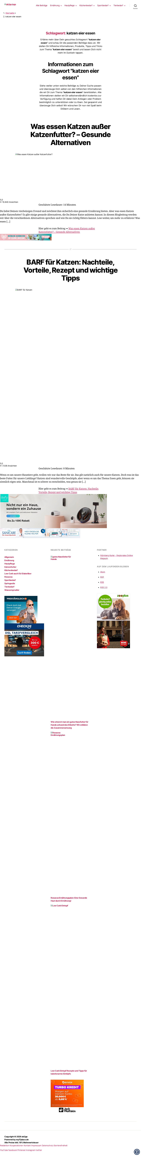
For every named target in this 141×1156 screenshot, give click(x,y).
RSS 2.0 (103, 587)
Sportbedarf (103, 5)
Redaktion (4, 1145)
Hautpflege (69, 5)
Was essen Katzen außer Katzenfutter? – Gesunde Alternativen (70, 134)
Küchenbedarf (85, 5)
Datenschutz (47, 1145)
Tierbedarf (118, 5)
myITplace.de (22, 1139)
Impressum (36, 1145)
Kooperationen (16, 1145)
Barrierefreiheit (60, 1145)
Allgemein (9, 557)
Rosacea (8, 577)
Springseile (9, 583)
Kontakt (27, 1145)
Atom (102, 572)
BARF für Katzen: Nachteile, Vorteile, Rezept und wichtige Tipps (70, 270)
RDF (102, 577)
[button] (137, 1152)
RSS (102, 582)
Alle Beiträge (41, 5)
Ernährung (55, 5)
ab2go (25, 1136)
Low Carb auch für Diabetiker (17, 573)
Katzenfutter (10, 567)
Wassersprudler (11, 590)
